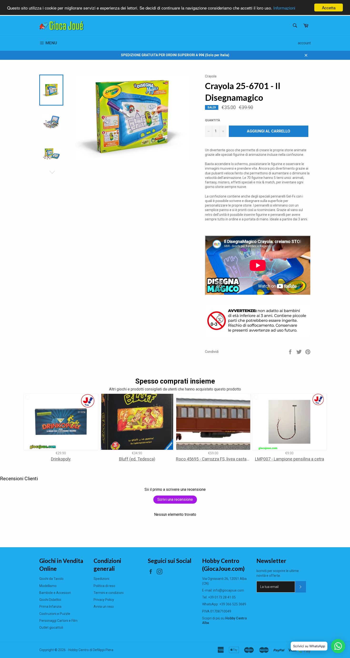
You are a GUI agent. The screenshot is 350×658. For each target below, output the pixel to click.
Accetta (328, 7)
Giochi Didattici (50, 600)
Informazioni (284, 8)
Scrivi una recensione (175, 499)
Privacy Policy (104, 600)
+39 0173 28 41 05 (222, 597)
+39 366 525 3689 (232, 604)
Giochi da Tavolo (51, 579)
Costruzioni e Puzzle (54, 614)
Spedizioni (101, 579)
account (304, 43)
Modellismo (48, 586)
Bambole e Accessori (55, 593)
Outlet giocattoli (51, 627)
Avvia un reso (104, 606)
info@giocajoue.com (228, 590)
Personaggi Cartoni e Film (58, 621)
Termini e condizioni (109, 593)
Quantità (212, 120)
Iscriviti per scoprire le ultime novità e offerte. (277, 573)
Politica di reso (104, 586)
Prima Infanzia (50, 606)
